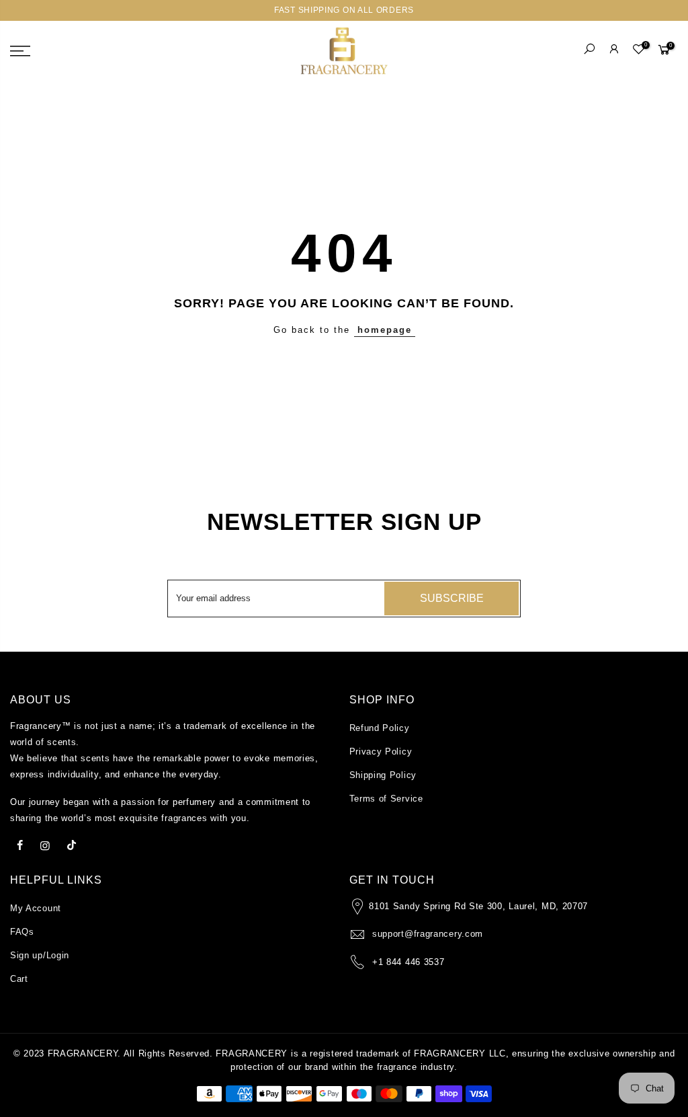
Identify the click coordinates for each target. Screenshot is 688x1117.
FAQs (22, 932)
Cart (19, 979)
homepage (384, 330)
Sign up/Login (39, 955)
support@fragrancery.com (427, 934)
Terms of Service (386, 799)
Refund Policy (379, 728)
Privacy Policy (381, 751)
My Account (35, 908)
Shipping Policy (383, 775)
